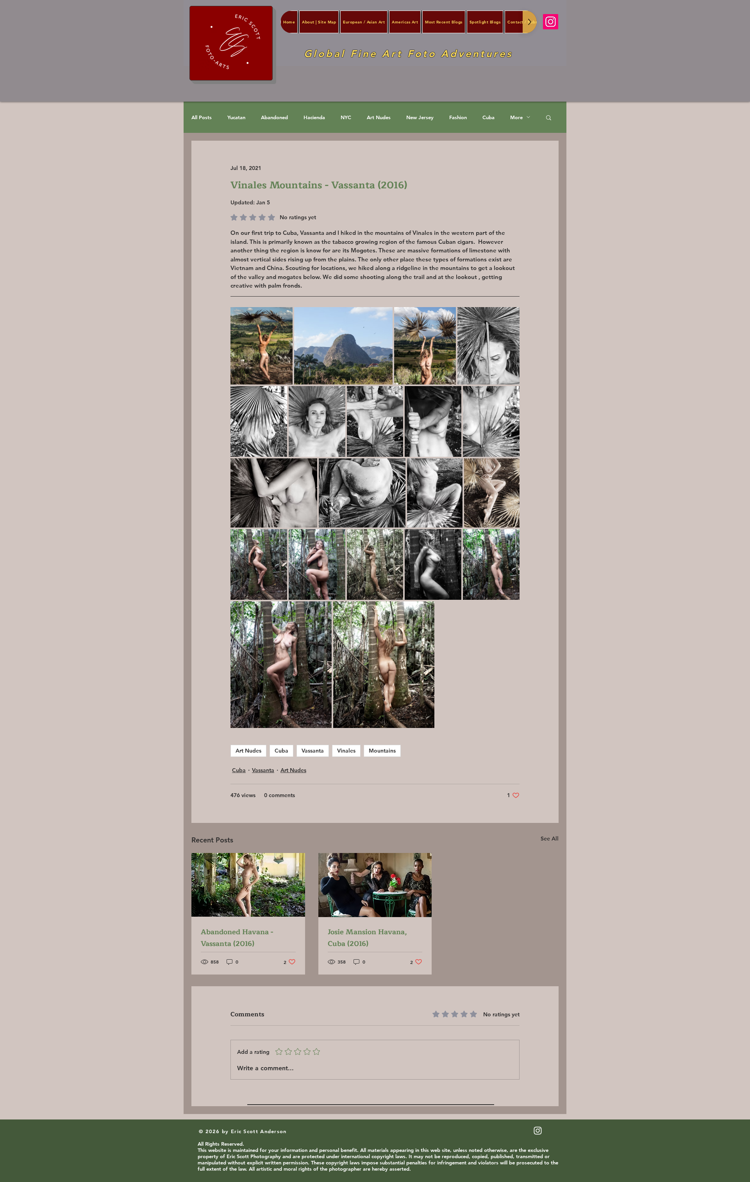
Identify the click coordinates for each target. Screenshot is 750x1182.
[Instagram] (550, 21)
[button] (548, 117)
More (516, 117)
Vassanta (313, 750)
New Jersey (420, 117)
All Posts (201, 117)
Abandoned (274, 117)
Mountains (382, 750)
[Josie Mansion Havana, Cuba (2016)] (375, 885)
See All (550, 838)
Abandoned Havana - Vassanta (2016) (237, 938)
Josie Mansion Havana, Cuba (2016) (367, 938)
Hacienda (314, 117)
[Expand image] (261, 345)
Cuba (488, 117)
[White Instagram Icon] (537, 1130)
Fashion (458, 117)
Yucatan (236, 117)
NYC (346, 117)
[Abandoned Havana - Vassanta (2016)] (248, 885)
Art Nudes (379, 117)
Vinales (346, 750)
